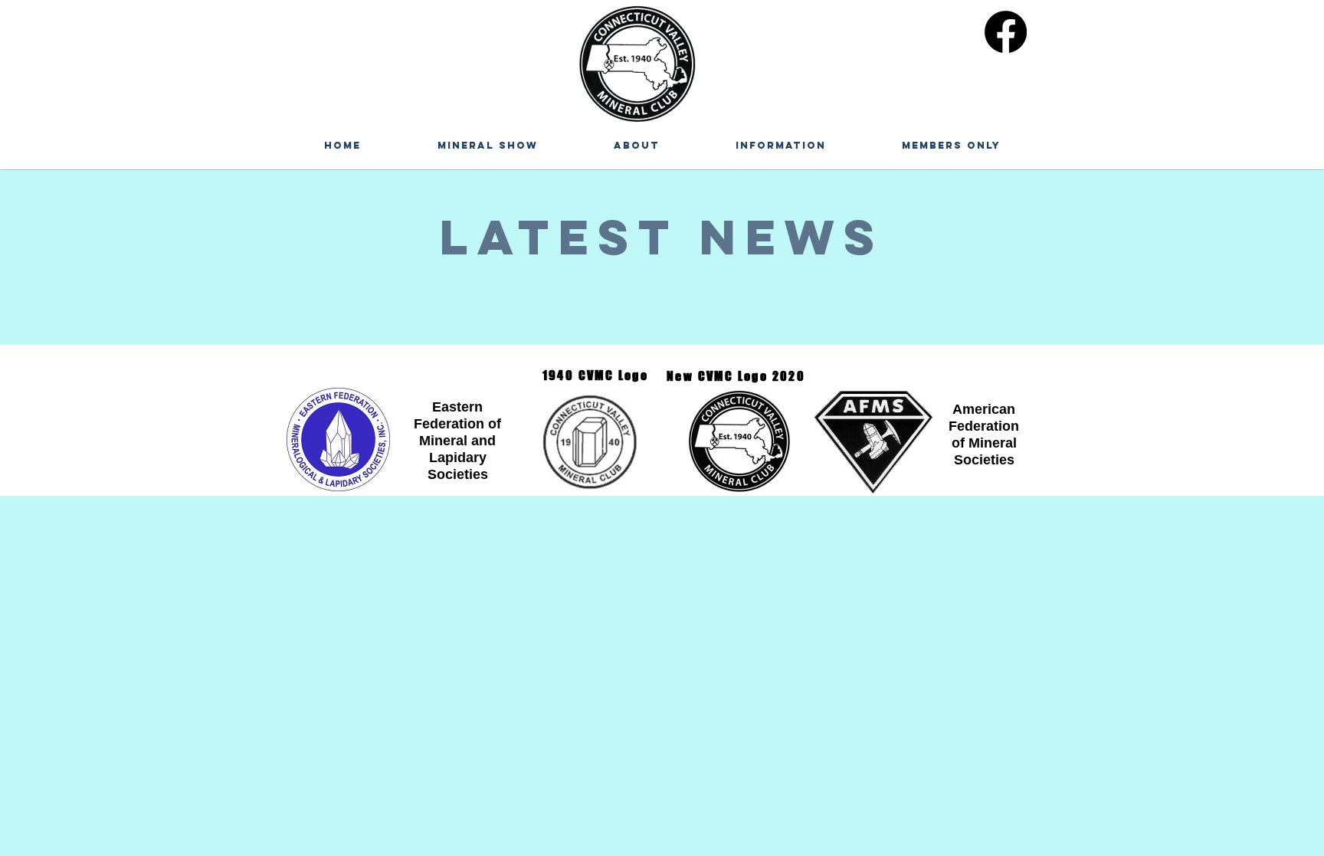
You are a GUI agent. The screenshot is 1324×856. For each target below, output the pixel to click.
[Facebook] (1006, 32)
